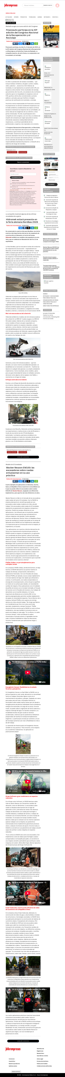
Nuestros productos (14, 1063)
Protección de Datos (42, 1061)
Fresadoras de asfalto (49, 75)
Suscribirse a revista (42, 1056)
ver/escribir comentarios (23, 457)
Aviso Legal (23, 188)
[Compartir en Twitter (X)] (28, 43)
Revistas (55, 17)
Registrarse (40, 1051)
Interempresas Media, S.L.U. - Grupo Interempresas (35, 1075)
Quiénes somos (13, 1066)
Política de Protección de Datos (16, 204)
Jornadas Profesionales (49, 313)
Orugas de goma (49, 89)
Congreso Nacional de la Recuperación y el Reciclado (23, 127)
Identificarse (40, 1048)
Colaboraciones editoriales (44, 1066)
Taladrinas (48, 102)
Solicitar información (12, 152)
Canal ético (12, 1061)
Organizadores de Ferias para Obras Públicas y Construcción (50, 302)
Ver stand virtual (22, 152)
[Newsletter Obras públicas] (51, 167)
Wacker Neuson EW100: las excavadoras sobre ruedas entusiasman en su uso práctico (51, 249)
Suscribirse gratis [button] (46, 5)
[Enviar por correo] (20, 43)
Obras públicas (10, 13)
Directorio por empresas (51, 306)
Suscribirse (51, 184)
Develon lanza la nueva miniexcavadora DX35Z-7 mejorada (50, 258)
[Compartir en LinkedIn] (32, 43)
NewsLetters (40, 1053)
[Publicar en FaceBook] (24, 43)
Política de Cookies (42, 1063)
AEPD (28, 203)
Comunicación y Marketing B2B (51, 317)
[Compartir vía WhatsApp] (36, 43)
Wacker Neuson (17, 491)
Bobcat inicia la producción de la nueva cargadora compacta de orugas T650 (51, 240)
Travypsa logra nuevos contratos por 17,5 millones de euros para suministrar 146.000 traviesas (51, 268)
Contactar (12, 1059)
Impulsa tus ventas (48, 315)
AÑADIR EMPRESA (16, 1071)
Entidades (47, 17)
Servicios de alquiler (48, 133)
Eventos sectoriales (48, 318)
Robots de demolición (48, 116)
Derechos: (28, 198)
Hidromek (8, 237)
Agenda (45, 294)
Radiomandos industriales (48, 147)
